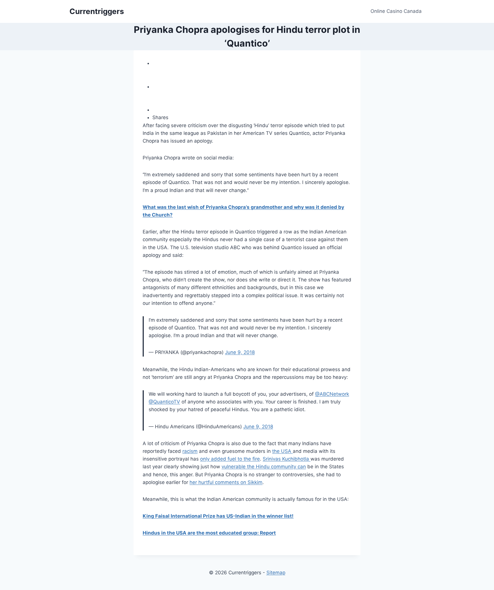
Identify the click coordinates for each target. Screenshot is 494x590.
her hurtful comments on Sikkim (226, 482)
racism (190, 451)
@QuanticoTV (164, 402)
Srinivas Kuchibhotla (286, 459)
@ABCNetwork (332, 394)
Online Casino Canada (396, 11)
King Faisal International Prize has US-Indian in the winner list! (218, 516)
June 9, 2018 (240, 352)
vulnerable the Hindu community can (264, 466)
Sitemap (275, 572)
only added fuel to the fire (230, 459)
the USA (282, 451)
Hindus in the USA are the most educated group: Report (209, 533)
